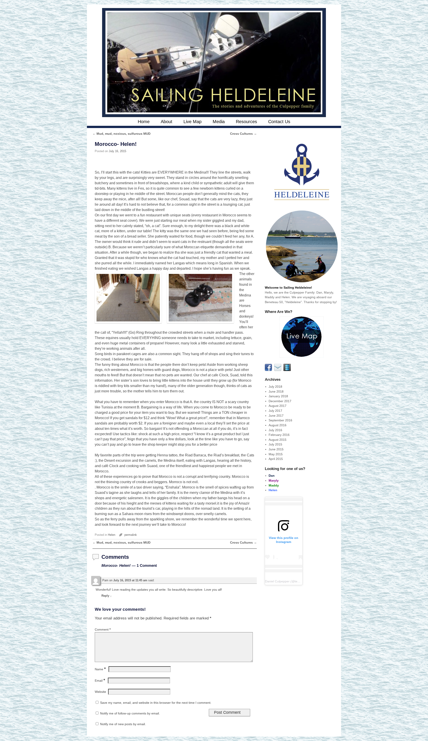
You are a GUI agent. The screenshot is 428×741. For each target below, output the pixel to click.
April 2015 (276, 459)
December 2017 (280, 401)
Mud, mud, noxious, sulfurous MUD (121, 133)
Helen (111, 534)
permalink (130, 534)
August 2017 (277, 406)
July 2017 (275, 410)
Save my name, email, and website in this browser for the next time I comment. (155, 702)
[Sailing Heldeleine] (214, 62)
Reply (106, 595)
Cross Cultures (243, 133)
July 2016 (275, 430)
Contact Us (279, 121)
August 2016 (277, 425)
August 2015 (277, 439)
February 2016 (279, 435)
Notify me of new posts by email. (123, 724)
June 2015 (276, 449)
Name (100, 669)
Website (100, 691)
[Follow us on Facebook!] (269, 370)
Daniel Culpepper (277, 581)
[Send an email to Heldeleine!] (278, 370)
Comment (103, 629)
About (166, 121)
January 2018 (278, 396)
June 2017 (276, 415)
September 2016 (280, 420)
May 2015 (276, 454)
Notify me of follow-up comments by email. (130, 713)
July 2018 (275, 386)
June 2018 (276, 391)
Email (100, 680)
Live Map (192, 121)
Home (144, 121)
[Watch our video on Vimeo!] (288, 370)
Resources (246, 121)
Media (219, 121)
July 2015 (275, 444)
